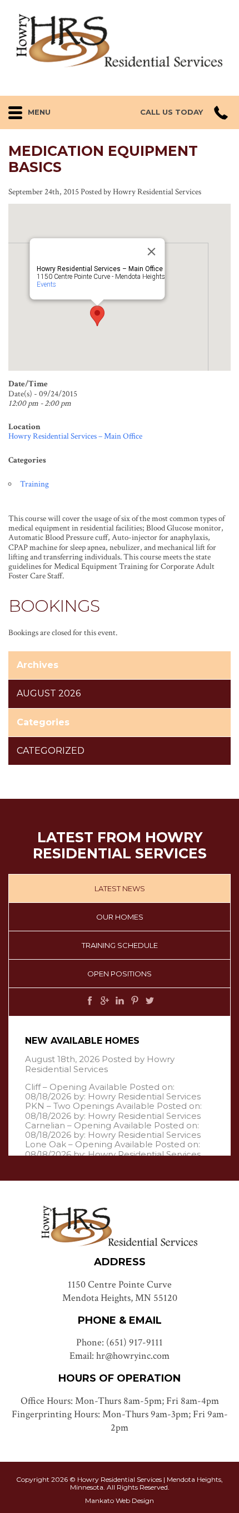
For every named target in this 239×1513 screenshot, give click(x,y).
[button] (45, 110)
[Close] (151, 251)
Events (46, 284)
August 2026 (49, 693)
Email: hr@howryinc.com (119, 1355)
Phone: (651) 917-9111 (119, 1342)
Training (34, 484)
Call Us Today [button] (171, 112)
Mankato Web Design (119, 1500)
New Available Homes (82, 1040)
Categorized (50, 750)
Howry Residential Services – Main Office (75, 436)
